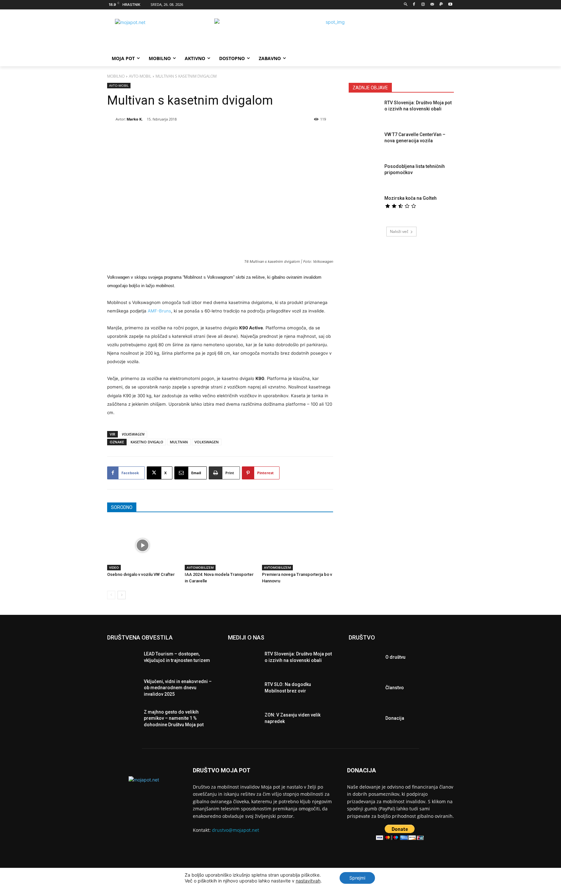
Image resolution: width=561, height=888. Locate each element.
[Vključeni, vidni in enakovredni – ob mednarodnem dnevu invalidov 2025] (123, 690)
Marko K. (135, 119)
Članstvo (394, 687)
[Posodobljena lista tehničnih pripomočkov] (364, 176)
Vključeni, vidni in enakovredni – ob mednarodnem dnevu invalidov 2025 (178, 688)
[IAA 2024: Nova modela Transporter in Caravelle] (220, 545)
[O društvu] (364, 659)
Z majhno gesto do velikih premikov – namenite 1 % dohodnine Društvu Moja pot (174, 718)
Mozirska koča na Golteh (410, 198)
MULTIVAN (179, 441)
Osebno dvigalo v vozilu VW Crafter (141, 574)
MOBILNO (116, 76)
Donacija (394, 718)
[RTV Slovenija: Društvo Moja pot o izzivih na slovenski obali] (364, 112)
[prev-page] (111, 595)
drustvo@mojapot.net (235, 830)
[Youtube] (450, 4)
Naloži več (399, 231)
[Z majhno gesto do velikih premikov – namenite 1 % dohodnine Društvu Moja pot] (123, 720)
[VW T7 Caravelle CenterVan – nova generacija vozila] (364, 144)
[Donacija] (364, 720)
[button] (405, 4)
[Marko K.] (111, 119)
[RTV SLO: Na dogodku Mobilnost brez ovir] (243, 690)
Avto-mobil (140, 76)
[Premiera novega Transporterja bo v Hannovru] (297, 545)
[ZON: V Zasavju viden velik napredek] (243, 720)
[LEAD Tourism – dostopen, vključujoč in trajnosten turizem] (123, 659)
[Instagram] (423, 4)
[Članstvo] (364, 690)
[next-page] (122, 595)
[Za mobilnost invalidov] (159, 33)
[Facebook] (414, 4)
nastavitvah (308, 880)
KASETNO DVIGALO (147, 441)
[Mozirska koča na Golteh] (364, 208)
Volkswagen (133, 434)
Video (114, 567)
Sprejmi (357, 878)
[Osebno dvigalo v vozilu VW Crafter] (142, 545)
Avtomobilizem (200, 567)
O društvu (395, 657)
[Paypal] (441, 4)
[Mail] (432, 4)
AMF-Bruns (159, 310)
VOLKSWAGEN (206, 441)
